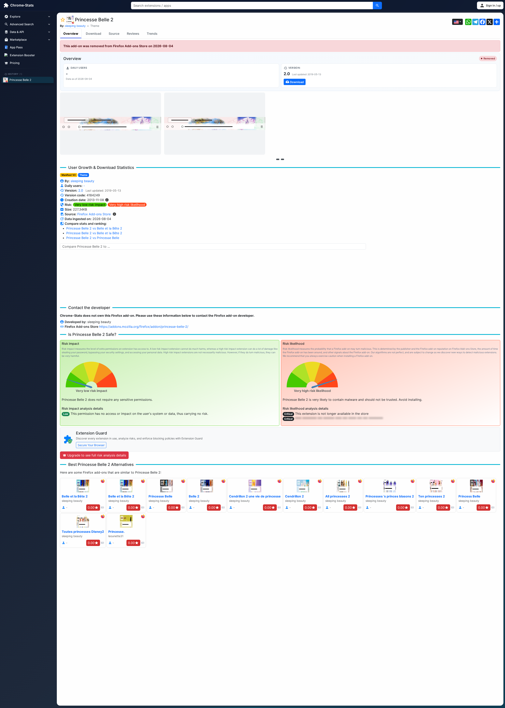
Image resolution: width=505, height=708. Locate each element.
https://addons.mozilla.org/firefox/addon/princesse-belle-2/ (143, 327)
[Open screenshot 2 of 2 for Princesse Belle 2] (214, 124)
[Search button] (377, 5)
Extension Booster (22, 55)
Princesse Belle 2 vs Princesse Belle (92, 238)
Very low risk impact (90, 205)
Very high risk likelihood (127, 205)
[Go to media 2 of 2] (282, 159)
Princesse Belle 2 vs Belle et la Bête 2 (94, 228)
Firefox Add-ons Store (94, 214)
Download (93, 34)
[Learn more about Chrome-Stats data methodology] (114, 214)
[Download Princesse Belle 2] (389, 75)
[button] (490, 5)
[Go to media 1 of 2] (277, 159)
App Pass (16, 47)
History (15, 74)
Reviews (133, 34)
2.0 (80, 190)
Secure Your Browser (91, 445)
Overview (70, 34)
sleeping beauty (75, 25)
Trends (152, 34)
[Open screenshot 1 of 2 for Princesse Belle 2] (110, 124)
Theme (94, 25)
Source (114, 34)
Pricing (15, 63)
